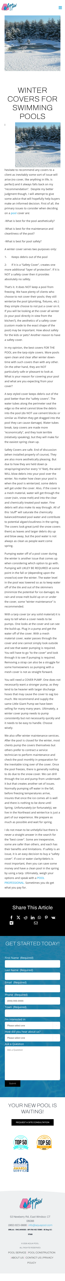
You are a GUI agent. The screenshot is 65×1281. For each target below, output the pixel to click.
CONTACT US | (34, 1257)
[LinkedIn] (32, 917)
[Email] (35, 923)
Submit (12, 1083)
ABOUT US (17, 1257)
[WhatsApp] (39, 917)
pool (14, 213)
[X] (18, 917)
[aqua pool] (9, 4)
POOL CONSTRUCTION (41, 1252)
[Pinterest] (46, 917)
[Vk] (53, 917)
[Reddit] (25, 917)
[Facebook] (11, 917)
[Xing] (11, 923)
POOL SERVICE (17, 1252)
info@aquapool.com (40, 1225)
